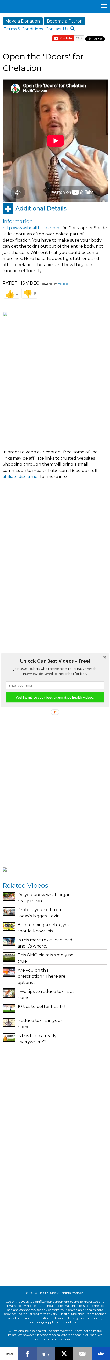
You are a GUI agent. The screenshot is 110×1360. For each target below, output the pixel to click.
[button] (55, 661)
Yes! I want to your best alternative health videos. (55, 697)
